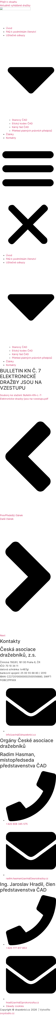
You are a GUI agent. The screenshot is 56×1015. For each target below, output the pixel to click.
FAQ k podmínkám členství (21, 31)
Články (10, 134)
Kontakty (11, 137)
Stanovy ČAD (19, 119)
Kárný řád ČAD (20, 127)
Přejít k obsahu (8, 1)
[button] (28, 196)
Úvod (9, 28)
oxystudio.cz (7, 1013)
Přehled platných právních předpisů (32, 130)
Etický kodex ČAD (22, 123)
